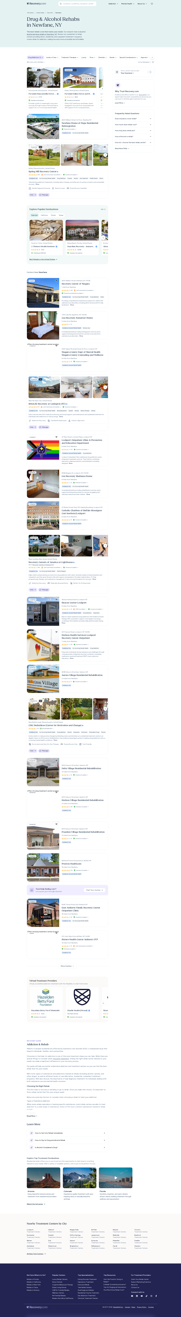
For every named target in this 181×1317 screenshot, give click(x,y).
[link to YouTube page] (142, 1296)
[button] (41, 62)
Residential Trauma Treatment (88, 1293)
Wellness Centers (58, 1293)
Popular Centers (58, 1275)
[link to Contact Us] (132, 1296)
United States (40, 12)
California (44, 215)
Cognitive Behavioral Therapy (62, 1285)
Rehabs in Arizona (33, 1290)
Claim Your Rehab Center (140, 1279)
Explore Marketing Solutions (141, 1282)
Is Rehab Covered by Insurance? (115, 1284)
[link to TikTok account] (146, 1296)
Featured (34, 215)
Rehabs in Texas (32, 1287)
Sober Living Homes (59, 1287)
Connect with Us (137, 1292)
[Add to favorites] (56, 116)
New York (50, 12)
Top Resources (110, 1275)
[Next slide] (102, 88)
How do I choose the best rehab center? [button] (130, 142)
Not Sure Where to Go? (36, 1275)
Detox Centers (57, 1282)
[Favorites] (152, 4)
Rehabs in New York (33, 1285)
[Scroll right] (152, 57)
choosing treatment (61, 1059)
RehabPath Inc (118, 1307)
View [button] (31, 195)
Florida (53, 215)
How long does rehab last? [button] (125, 131)
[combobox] (77, 3)
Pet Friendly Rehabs (59, 1296)
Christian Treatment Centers (88, 1298)
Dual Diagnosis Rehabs (86, 1290)
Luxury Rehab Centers (59, 1279)
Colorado (68, 1191)
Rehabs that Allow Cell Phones (62, 1298)
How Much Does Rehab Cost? (114, 1290)
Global (61, 215)
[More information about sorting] (153, 62)
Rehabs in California (34, 1282)
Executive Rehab (83, 1285)
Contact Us (135, 1287)
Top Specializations (86, 1275)
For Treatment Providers (141, 1275)
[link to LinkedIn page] (137, 1296)
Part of (41, 564)
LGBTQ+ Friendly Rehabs (60, 1290)
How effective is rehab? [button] (124, 136)
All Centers (30, 12)
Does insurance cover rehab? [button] (126, 119)
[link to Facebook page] (156, 1296)
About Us (134, 1285)
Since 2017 (143, 95)
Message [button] (45, 195)
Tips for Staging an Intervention (115, 1287)
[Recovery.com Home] (36, 4)
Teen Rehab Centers (85, 1287)
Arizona (31, 1191)
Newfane (43, 272)
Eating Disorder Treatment (87, 1279)
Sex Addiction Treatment (87, 1296)
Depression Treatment (86, 1282)
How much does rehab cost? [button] (126, 125)
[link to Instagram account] (151, 1296)
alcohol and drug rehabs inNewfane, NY (42, 34)
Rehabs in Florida (33, 1279)
